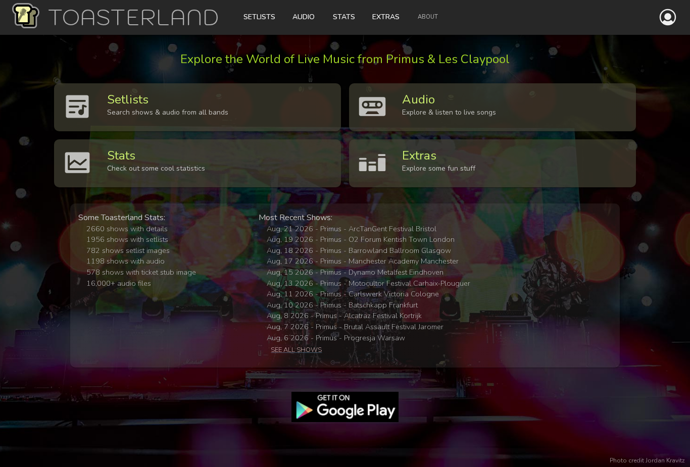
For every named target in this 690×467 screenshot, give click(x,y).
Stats (344, 17)
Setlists (259, 17)
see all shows (296, 349)
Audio (303, 17)
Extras (386, 17)
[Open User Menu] (668, 17)
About (428, 17)
